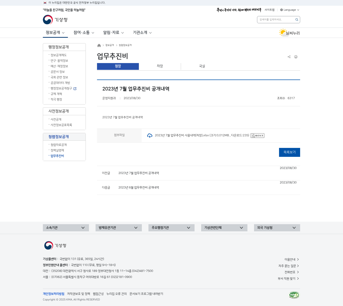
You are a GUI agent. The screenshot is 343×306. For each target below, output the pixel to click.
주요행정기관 (160, 228)
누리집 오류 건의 (116, 293)
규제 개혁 (56, 94)
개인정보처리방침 (53, 293)
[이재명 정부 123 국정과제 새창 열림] (239, 10)
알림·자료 (111, 32)
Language (290, 9)
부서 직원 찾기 (287, 278)
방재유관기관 (107, 228)
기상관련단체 (213, 228)
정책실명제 (57, 150)
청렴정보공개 (125, 45)
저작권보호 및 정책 (78, 293)
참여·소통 (82, 32)
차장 (160, 66)
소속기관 (52, 228)
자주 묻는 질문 (287, 266)
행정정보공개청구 (61, 88)
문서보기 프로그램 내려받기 (146, 293)
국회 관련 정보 (59, 77)
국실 (202, 66)
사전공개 (56, 119)
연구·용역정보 (59, 60)
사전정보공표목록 (61, 125)
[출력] (295, 56)
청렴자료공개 (59, 144)
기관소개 (140, 32)
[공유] (289, 56)
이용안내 (290, 259)
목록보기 (290, 152)
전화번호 (290, 272)
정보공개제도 (59, 55)
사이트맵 (270, 9)
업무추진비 (57, 156)
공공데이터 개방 (60, 82)
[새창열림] (289, 33)
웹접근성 (98, 293)
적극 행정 (56, 99)
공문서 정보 (58, 71)
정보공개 (53, 32)
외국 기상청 (264, 228)
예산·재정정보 (59, 66)
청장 (118, 66)
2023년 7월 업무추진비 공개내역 (207, 170)
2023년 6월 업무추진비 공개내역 (207, 185)
